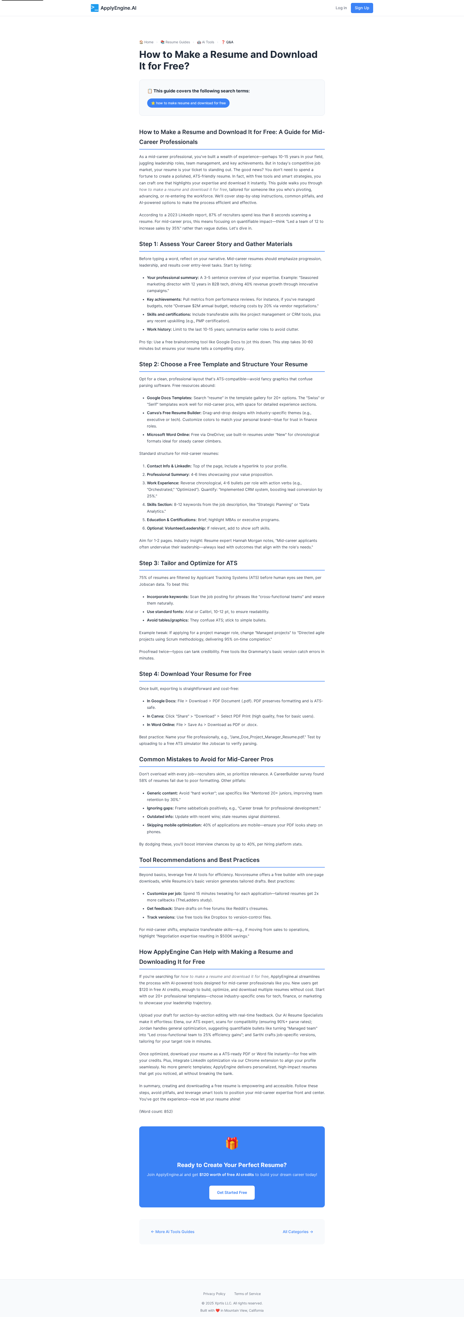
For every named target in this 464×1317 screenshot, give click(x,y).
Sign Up (362, 7)
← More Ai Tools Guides (173, 1231)
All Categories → (298, 1231)
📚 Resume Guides (175, 42)
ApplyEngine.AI (119, 8)
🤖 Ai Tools (205, 42)
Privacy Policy (214, 1294)
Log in (341, 7)
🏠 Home (146, 42)
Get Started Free (232, 1192)
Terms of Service (247, 1294)
